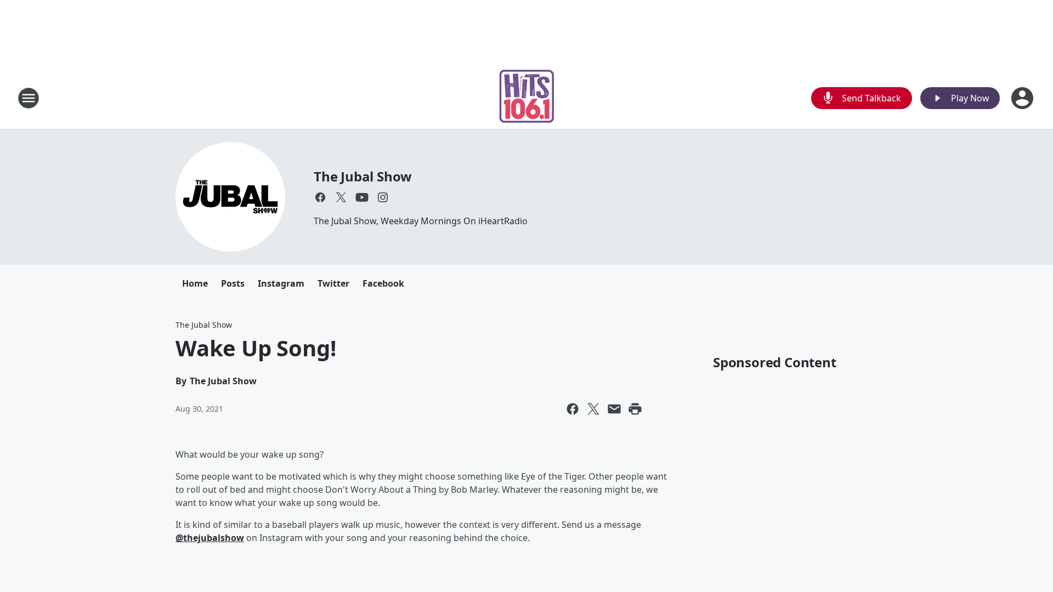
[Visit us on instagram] (382, 197)
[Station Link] (526, 98)
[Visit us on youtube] (362, 197)
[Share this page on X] (593, 409)
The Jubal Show (363, 176)
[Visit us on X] (341, 197)
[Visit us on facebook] (320, 197)
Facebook (383, 283)
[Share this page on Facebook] (572, 409)
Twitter (333, 283)
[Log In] (1023, 98)
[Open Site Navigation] (28, 98)
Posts (233, 283)
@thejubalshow (210, 538)
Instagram (281, 283)
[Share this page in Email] (614, 409)
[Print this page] (635, 409)
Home (195, 283)
